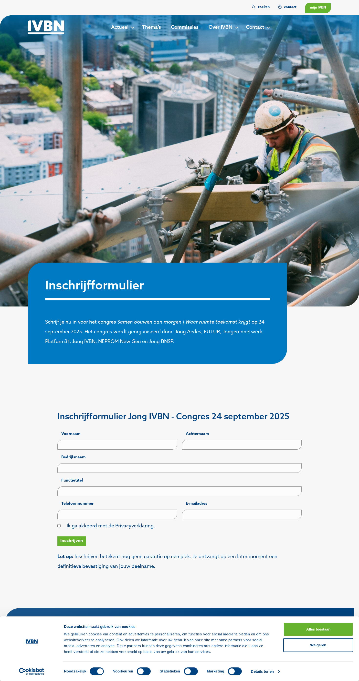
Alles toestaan (318, 629)
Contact (255, 27)
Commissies (185, 27)
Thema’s (151, 27)
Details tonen (262, 671)
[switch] (144, 671)
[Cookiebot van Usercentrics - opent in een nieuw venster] (31, 671)
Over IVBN (220, 27)
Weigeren (318, 645)
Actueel (119, 27)
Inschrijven (71, 541)
